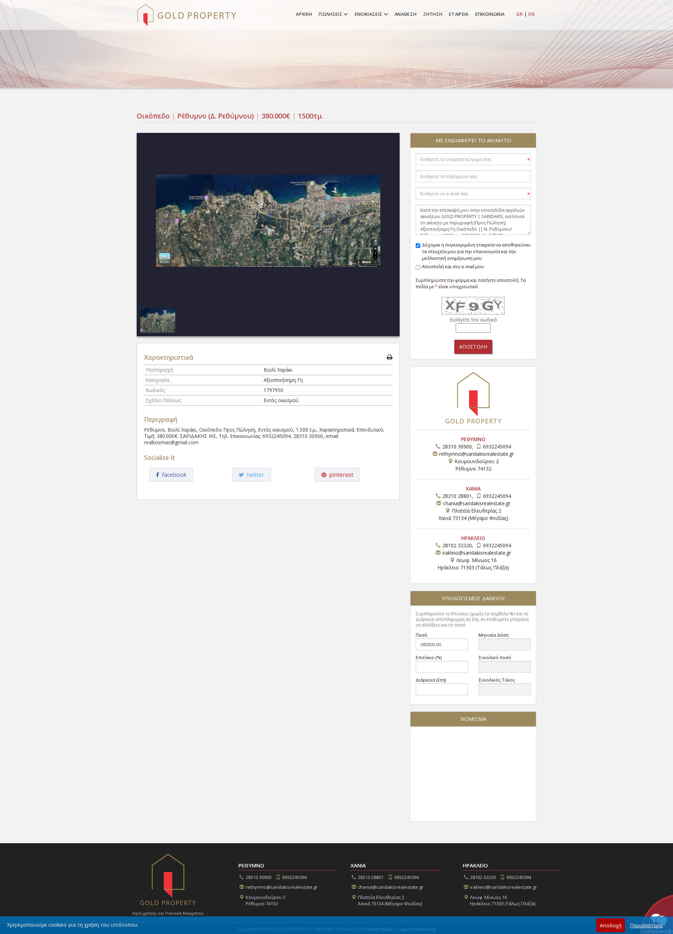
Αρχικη (304, 14)
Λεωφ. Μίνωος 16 (502, 900)
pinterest (339, 475)
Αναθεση (405, 14)
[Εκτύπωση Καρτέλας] (389, 357)
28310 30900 (457, 446)
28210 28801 (457, 496)
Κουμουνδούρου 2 (265, 900)
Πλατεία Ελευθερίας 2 (390, 900)
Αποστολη (473, 346)
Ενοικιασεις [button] (369, 14)
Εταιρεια (459, 14)
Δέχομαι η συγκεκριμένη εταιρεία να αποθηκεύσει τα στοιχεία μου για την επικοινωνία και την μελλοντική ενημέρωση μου (476, 251)
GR (519, 14)
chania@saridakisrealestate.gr (476, 503)
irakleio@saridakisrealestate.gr (476, 552)
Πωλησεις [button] (331, 14)
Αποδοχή (610, 925)
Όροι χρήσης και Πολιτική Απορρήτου (168, 913)
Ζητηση (432, 14)
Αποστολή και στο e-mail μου (453, 267)
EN (532, 14)
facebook (172, 475)
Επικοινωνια (490, 14)
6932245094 (497, 446)
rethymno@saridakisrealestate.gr (476, 454)
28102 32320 (457, 545)
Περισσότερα (646, 925)
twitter (254, 475)
